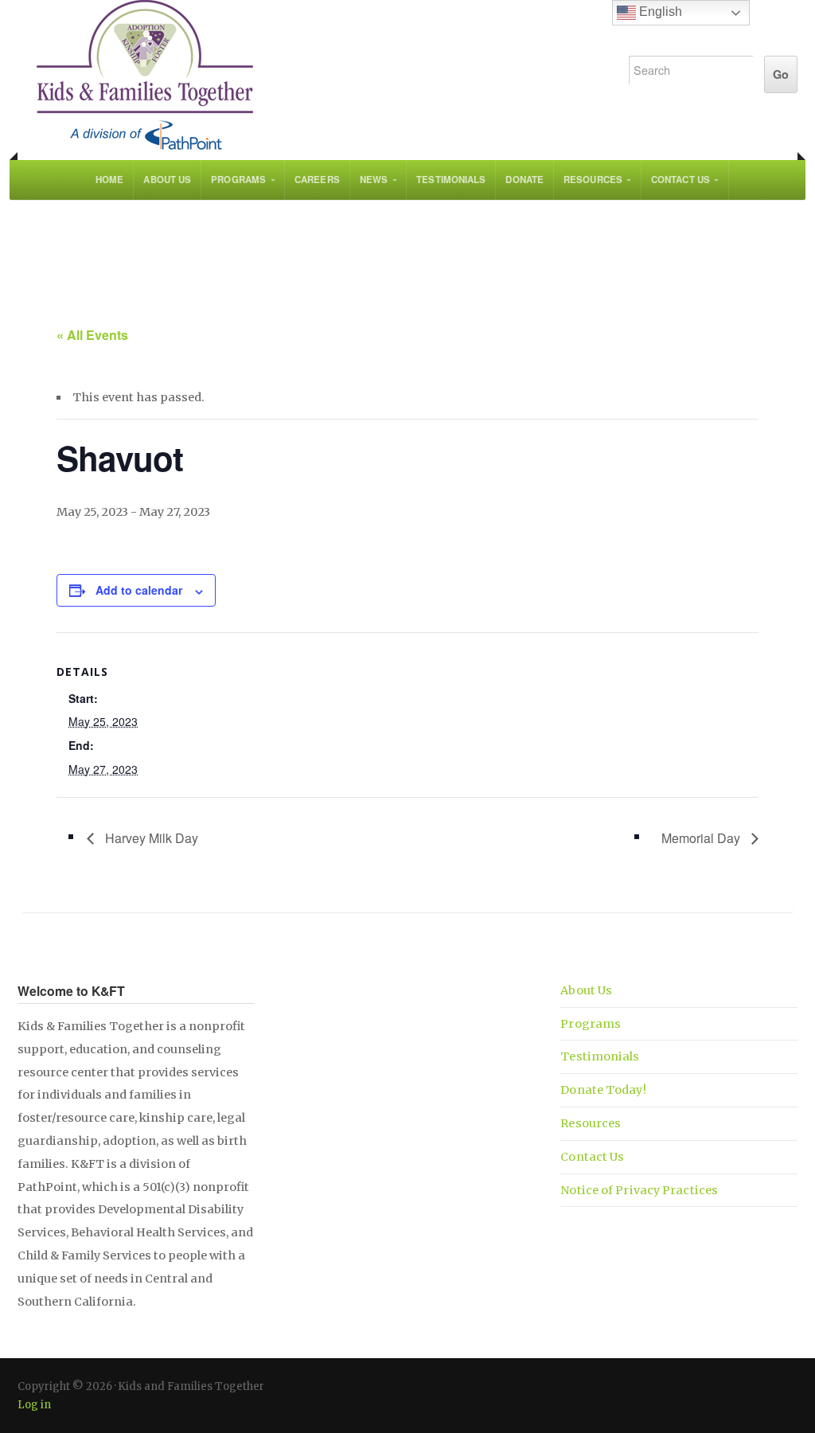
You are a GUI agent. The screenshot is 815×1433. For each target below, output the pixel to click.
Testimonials (450, 179)
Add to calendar (139, 590)
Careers (317, 179)
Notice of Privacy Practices (639, 1190)
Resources (592, 179)
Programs (238, 179)
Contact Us (680, 179)
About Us (167, 179)
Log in (34, 1405)
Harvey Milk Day (150, 838)
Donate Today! (602, 1090)
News (374, 179)
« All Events (92, 335)
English (659, 11)
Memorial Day (702, 838)
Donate (524, 179)
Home (109, 179)
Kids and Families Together (306, 75)
